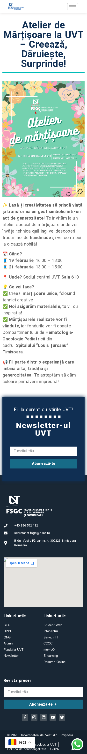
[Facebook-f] (25, 717)
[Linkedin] (43, 717)
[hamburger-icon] (72, 6)
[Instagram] (34, 717)
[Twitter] (62, 717)
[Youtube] (53, 717)
